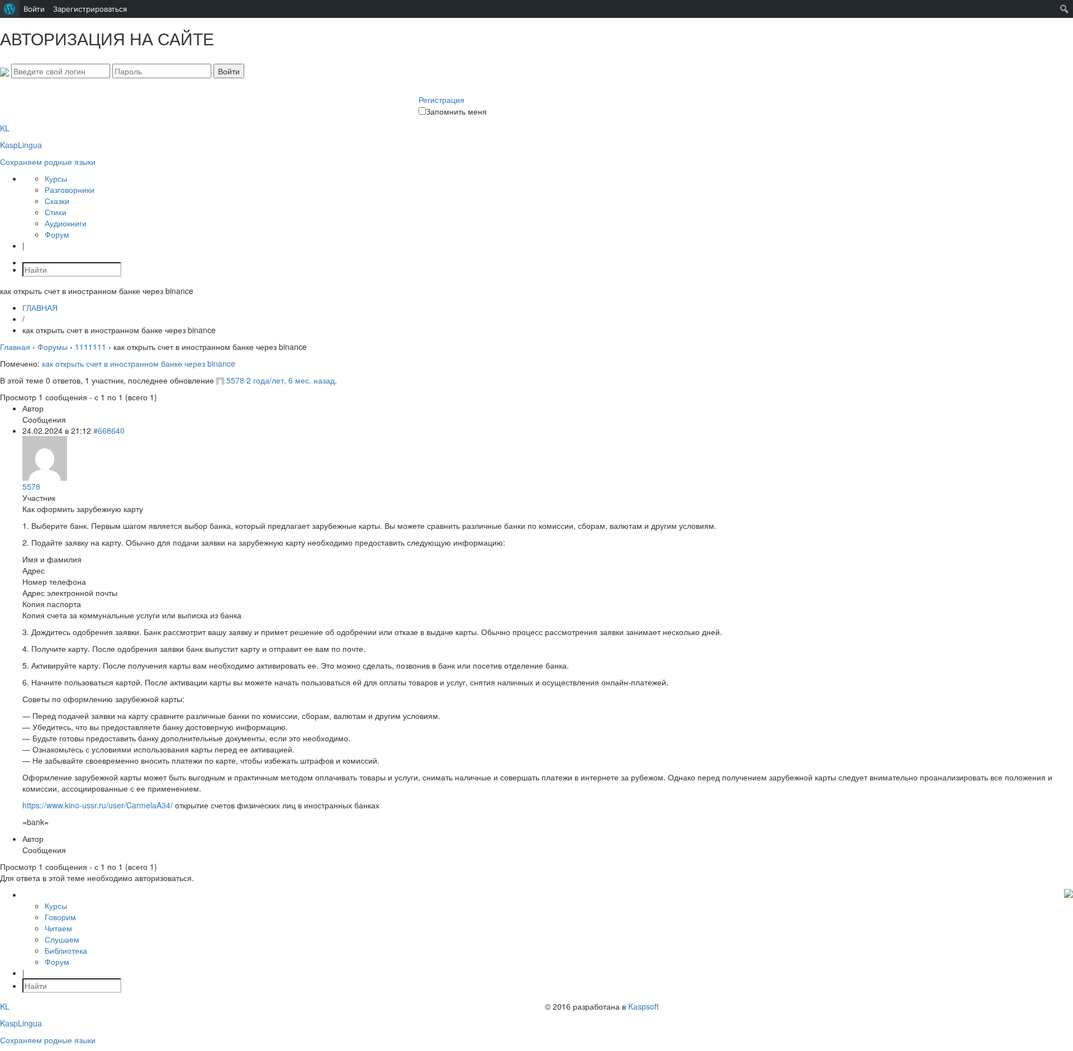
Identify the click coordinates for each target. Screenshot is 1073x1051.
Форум (57, 234)
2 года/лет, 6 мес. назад (290, 380)
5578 (235, 380)
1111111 (90, 346)
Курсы (56, 178)
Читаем (58, 928)
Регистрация (441, 99)
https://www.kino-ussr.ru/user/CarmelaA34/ (97, 805)
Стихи (56, 211)
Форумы (52, 346)
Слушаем (62, 939)
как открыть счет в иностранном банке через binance (138, 363)
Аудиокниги (66, 223)
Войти (34, 8)
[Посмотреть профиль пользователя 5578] (220, 380)
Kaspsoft (643, 1006)
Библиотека (66, 950)
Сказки (57, 200)
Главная (15, 346)
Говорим (60, 916)
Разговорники (69, 189)
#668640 (109, 430)
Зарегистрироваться (90, 8)
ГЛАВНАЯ (40, 307)
